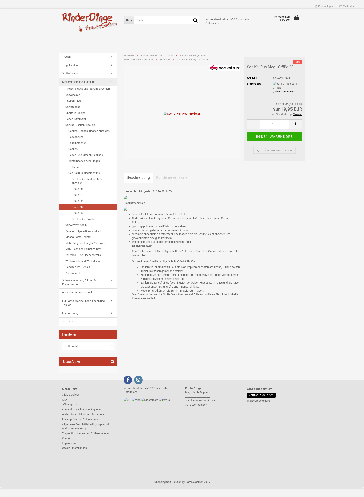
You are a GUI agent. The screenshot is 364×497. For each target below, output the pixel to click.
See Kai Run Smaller (84, 219)
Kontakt (66, 438)
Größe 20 (77, 189)
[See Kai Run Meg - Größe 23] (182, 111)
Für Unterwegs (70, 313)
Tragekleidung (70, 65)
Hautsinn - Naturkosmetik (77, 292)
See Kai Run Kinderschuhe (84, 173)
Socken (73, 149)
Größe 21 (77, 194)
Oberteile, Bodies (75, 113)
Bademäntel (72, 273)
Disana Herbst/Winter (78, 237)
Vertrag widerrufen (261, 395)
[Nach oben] (11, 491)
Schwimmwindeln (76, 225)
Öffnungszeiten (71, 404)
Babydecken (72, 94)
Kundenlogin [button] (325, 6)
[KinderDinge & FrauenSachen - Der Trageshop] (89, 22)
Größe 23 (77, 207)
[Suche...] (195, 20)
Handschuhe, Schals (77, 267)
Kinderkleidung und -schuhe (78, 81)
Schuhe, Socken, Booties (80, 125)
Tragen (66, 56)
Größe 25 (77, 213)
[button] (253, 124)
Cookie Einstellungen (74, 447)
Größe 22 (77, 201)
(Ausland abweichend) (284, 91)
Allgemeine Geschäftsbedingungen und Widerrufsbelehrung (85, 426)
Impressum (69, 443)
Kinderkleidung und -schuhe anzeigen (87, 88)
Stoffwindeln (70, 73)
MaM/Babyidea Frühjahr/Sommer (85, 243)
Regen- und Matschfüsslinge (85, 154)
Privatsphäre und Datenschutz (80, 419)
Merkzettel (348, 6)
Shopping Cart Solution (167, 482)
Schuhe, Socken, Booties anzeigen (89, 130)
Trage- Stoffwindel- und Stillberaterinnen (86, 433)
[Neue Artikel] (112, 362)
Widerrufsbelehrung (258, 400)
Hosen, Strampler (75, 118)
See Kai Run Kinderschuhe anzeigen (87, 181)
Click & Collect (70, 394)
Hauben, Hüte (73, 100)
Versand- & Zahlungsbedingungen (82, 409)
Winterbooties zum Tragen (84, 161)
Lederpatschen (77, 142)
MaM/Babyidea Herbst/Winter (83, 248)
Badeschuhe (75, 137)
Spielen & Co (69, 321)
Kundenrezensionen (173, 177)
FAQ (64, 399)
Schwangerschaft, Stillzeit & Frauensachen (79, 282)
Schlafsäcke (72, 106)
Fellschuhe (75, 167)
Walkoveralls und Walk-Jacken (83, 261)
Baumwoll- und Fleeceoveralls (83, 255)
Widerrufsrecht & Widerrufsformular (83, 414)
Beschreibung (138, 177)
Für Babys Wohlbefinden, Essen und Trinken (83, 302)
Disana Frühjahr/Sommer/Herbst (84, 231)
